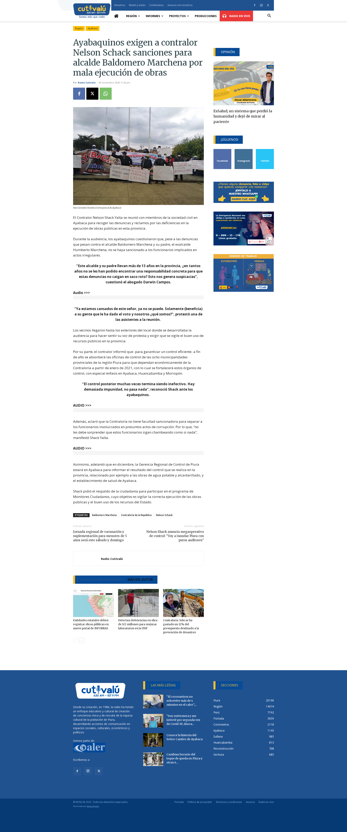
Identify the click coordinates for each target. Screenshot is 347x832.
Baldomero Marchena (104, 515)
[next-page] (82, 640)
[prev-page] (75, 640)
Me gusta (222, 150)
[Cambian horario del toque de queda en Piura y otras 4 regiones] (153, 759)
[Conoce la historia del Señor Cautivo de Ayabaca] (153, 740)
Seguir (243, 150)
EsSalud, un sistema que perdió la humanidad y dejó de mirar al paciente (242, 116)
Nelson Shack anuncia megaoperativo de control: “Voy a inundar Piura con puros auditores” (175, 536)
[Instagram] (261, 5)
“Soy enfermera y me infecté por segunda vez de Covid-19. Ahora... (183, 720)
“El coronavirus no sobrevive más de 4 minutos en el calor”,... (181, 700)
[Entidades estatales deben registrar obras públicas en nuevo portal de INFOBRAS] (93, 603)
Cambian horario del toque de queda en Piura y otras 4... (184, 758)
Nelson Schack (164, 515)
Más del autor (140, 579)
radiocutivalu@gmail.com (106, 760)
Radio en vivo (266, 802)
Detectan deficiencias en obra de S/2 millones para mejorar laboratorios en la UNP (137, 624)
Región (131, 16)
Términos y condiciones (228, 802)
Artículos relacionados (102, 579)
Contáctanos (156, 5)
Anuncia (250, 802)
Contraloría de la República (136, 515)
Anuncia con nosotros (179, 5)
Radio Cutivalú (87, 82)
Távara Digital (93, 806)
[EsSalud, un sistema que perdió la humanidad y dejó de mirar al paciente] (243, 83)
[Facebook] (255, 5)
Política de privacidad (200, 802)
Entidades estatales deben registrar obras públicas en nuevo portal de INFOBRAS (91, 624)
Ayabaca (93, 28)
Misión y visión (137, 5)
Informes (153, 16)
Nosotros (119, 5)
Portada (179, 802)
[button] (269, 16)
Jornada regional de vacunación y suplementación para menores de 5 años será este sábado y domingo (100, 536)
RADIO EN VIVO (239, 16)
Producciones (206, 16)
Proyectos (177, 16)
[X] (268, 5)
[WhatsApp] (106, 94)
